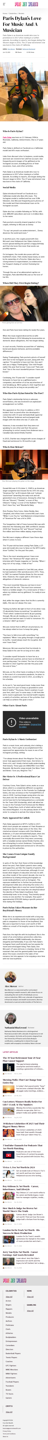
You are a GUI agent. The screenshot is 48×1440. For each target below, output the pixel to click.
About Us (5, 1436)
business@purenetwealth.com (12, 1428)
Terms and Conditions (9, 1433)
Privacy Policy (7, 1431)
